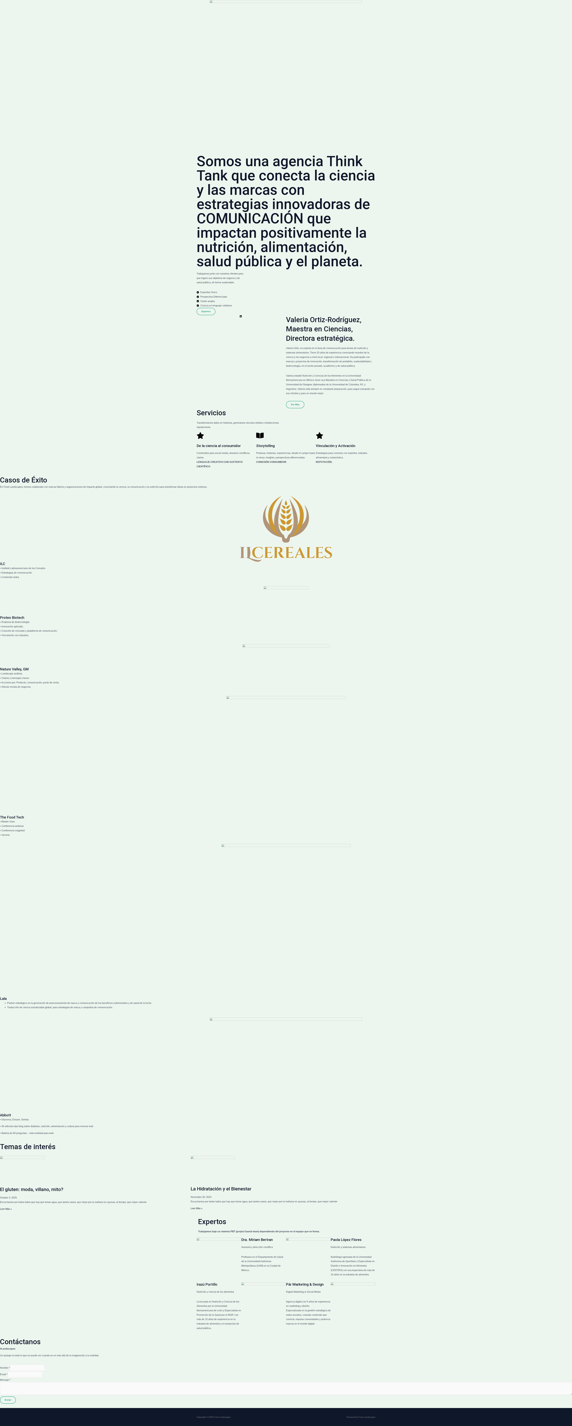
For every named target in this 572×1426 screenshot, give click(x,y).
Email (4, 1374)
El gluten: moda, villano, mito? (31, 1189)
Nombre (5, 1368)
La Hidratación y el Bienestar (221, 1189)
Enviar (8, 1400)
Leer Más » (6, 1209)
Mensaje (5, 1380)
